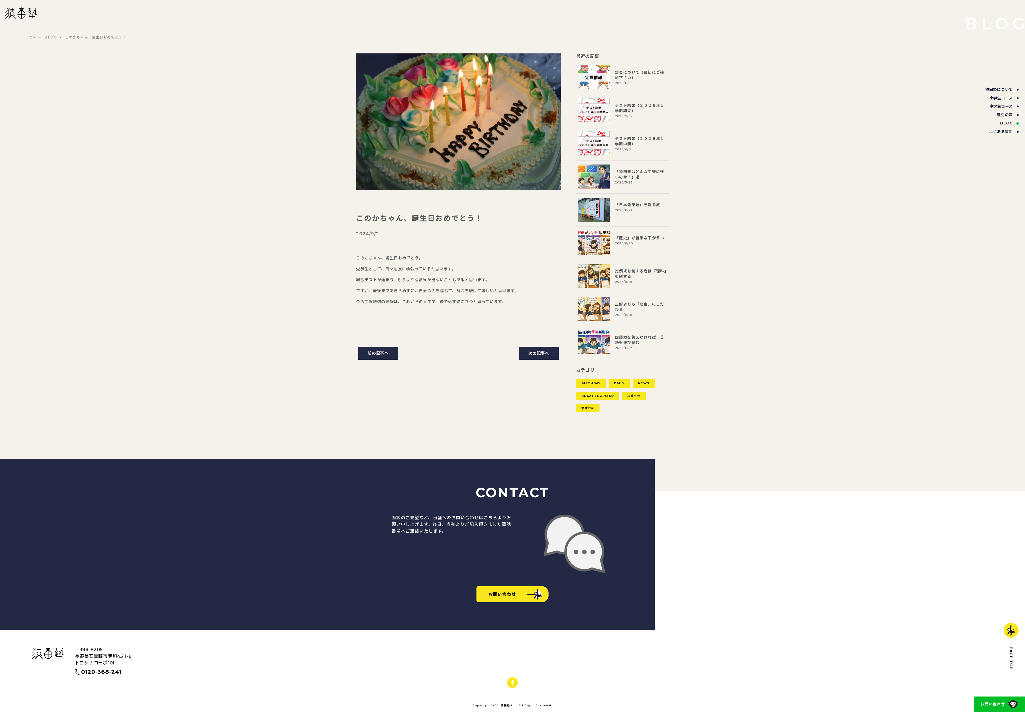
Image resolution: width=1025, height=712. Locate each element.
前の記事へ (378, 353)
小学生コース (1001, 98)
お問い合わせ (992, 704)
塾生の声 (1005, 114)
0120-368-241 (101, 672)
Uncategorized (597, 396)
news (643, 383)
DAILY (619, 383)
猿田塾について (999, 89)
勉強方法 (587, 408)
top (31, 37)
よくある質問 (1001, 131)
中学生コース (1001, 106)
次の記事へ (538, 353)
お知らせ (633, 396)
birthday (591, 383)
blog (1006, 123)
